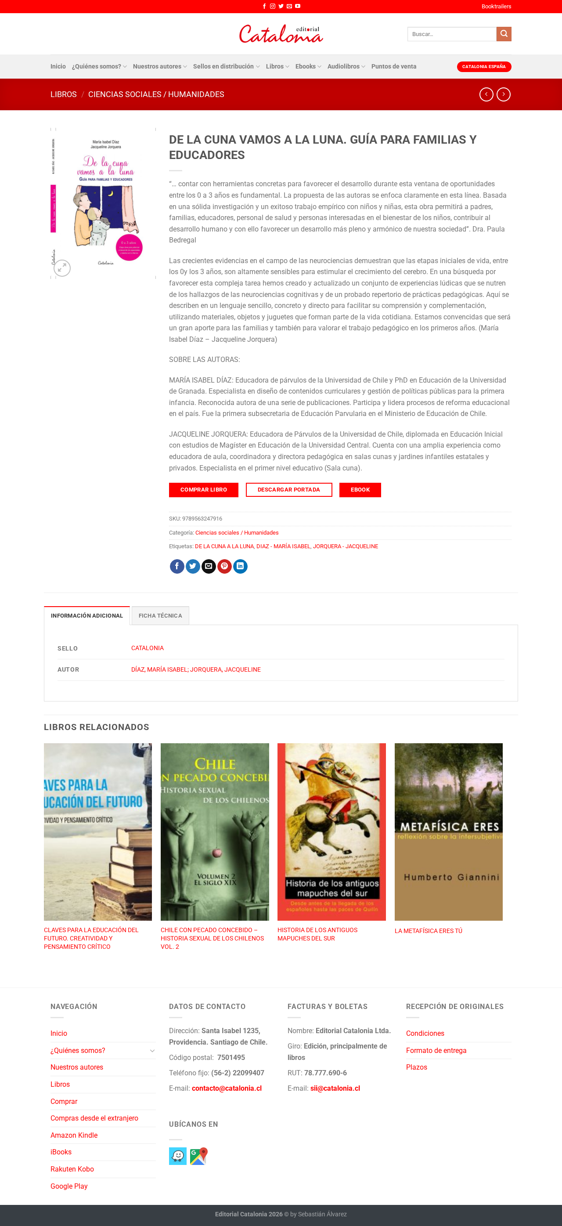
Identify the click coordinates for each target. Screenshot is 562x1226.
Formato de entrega (436, 1050)
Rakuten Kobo (72, 1169)
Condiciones (425, 1033)
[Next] (502, 855)
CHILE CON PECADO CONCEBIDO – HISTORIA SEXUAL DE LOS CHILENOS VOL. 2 (212, 938)
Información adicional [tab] (87, 615)
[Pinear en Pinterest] (224, 566)
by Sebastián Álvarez (318, 1214)
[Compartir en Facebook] (177, 566)
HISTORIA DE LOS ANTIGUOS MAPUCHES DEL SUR (317, 934)
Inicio (58, 66)
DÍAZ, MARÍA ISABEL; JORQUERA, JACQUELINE (196, 669)
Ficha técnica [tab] (160, 615)
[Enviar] (504, 34)
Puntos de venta (394, 66)
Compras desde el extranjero (94, 1118)
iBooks (61, 1152)
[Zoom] (62, 268)
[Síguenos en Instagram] (272, 7)
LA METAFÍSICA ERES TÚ (428, 931)
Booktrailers (497, 6)
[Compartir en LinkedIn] (240, 566)
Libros (275, 66)
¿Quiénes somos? (96, 66)
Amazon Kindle (73, 1135)
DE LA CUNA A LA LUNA (224, 546)
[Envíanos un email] (289, 7)
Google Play (69, 1186)
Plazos (416, 1067)
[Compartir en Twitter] (193, 566)
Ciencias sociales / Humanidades (156, 94)
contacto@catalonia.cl (227, 1088)
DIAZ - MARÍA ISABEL (283, 546)
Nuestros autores (157, 66)
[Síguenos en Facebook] (264, 7)
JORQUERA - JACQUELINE (345, 546)
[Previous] (44, 855)
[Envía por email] (209, 566)
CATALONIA (147, 648)
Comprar (63, 1101)
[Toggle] (152, 1050)
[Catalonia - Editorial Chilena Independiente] (281, 34)
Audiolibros (344, 66)
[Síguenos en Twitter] (281, 7)
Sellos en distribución (223, 66)
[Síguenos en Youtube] (297, 7)
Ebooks (305, 66)
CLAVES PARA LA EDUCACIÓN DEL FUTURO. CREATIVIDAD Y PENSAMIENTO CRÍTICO (91, 938)
